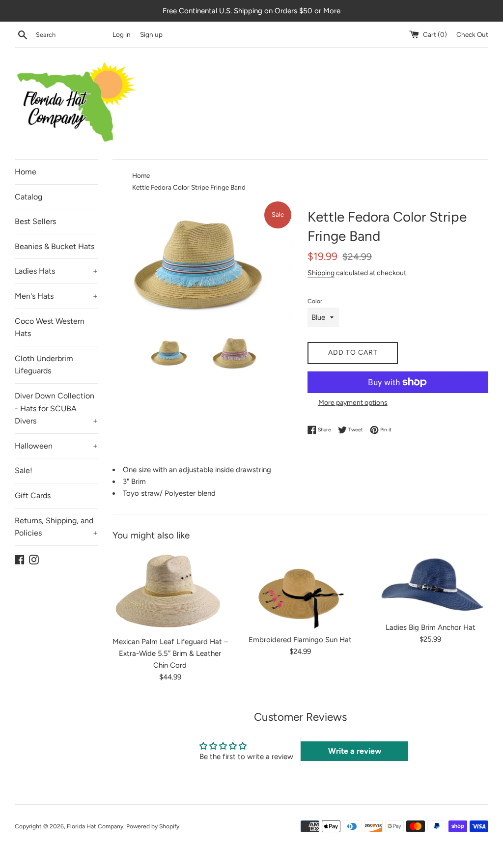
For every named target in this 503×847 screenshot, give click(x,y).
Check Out (472, 34)
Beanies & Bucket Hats (54, 246)
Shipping (321, 273)
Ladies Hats (56, 271)
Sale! (23, 470)
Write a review (354, 751)
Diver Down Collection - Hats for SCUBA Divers (56, 408)
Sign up (151, 34)
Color (314, 301)
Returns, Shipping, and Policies (56, 527)
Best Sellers (35, 221)
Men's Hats (56, 296)
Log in (121, 34)
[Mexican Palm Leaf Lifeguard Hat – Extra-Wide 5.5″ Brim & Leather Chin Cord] (170, 591)
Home (25, 171)
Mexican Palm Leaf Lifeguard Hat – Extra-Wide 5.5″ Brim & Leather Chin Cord (170, 653)
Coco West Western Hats (49, 327)
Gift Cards (33, 495)
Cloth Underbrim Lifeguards (44, 365)
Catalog (28, 196)
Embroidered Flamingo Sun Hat (300, 639)
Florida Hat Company (95, 826)
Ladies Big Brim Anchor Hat (430, 627)
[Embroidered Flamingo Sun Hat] (300, 590)
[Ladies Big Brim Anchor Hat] (430, 584)
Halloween (56, 446)
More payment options (353, 402)
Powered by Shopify (152, 826)
